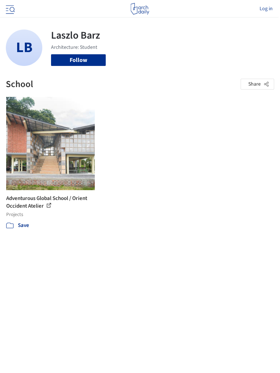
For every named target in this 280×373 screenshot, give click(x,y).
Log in (266, 8)
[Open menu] (9, 9)
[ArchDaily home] (140, 9)
